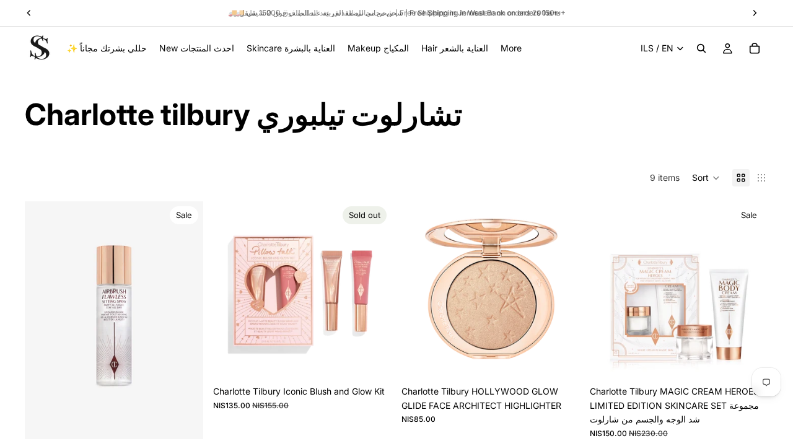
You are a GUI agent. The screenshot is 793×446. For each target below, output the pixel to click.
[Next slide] (184, 320)
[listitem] (511, 48)
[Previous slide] (43, 320)
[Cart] (754, 48)
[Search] (701, 48)
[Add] (184, 420)
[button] (706, 177)
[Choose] (561, 361)
